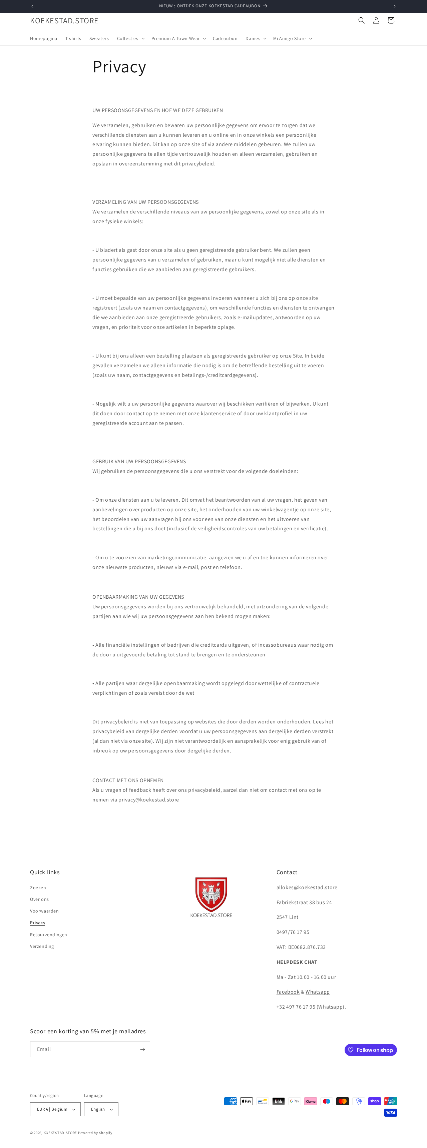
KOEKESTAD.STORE (60, 1132)
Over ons (39, 899)
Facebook (288, 991)
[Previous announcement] (32, 6)
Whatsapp (318, 991)
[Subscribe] (142, 1049)
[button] (130, 38)
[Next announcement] (394, 6)
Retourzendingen (48, 935)
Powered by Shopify (95, 1132)
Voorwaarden (44, 911)
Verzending (42, 946)
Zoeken (38, 888)
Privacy (37, 923)
